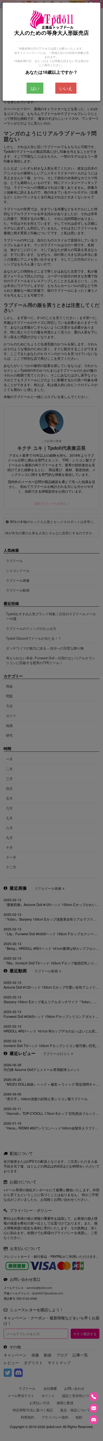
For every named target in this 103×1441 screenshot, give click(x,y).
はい (35, 88)
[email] (93, 1408)
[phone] (93, 1396)
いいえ (65, 88)
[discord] (93, 1419)
